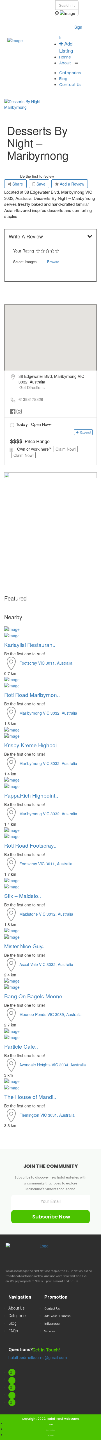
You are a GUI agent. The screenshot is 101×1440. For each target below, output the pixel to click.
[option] (27, 104)
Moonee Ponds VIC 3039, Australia (50, 1014)
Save (40, 184)
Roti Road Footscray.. (30, 845)
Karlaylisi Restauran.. (29, 644)
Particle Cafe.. (21, 1046)
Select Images (25, 261)
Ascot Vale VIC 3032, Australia (46, 964)
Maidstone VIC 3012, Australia (46, 914)
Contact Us (70, 84)
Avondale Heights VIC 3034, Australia (52, 1064)
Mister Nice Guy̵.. (24, 946)
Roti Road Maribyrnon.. (32, 694)
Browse (53, 261)
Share (17, 184)
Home (65, 57)
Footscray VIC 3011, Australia (45, 662)
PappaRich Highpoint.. (31, 795)
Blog (63, 79)
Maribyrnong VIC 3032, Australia (48, 713)
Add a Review (71, 184)
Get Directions (32, 387)
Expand (85, 432)
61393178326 (31, 399)
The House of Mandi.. (30, 1096)
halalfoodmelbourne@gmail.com (37, 1357)
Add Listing (66, 47)
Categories (70, 73)
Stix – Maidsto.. (22, 895)
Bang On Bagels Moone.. (34, 996)
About (65, 63)
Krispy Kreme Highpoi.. (31, 745)
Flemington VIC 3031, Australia (47, 1115)
